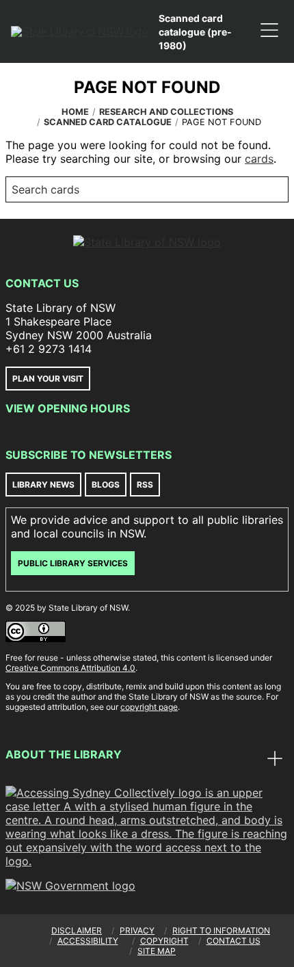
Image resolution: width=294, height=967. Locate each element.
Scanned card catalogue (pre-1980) (195, 31)
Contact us (233, 941)
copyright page (149, 707)
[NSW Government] (70, 885)
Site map (156, 951)
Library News (43, 484)
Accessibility (87, 941)
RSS (145, 484)
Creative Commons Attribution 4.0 (70, 668)
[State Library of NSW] (79, 31)
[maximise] (275, 760)
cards (259, 158)
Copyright (164, 941)
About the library (63, 754)
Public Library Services (73, 563)
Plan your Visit (47, 378)
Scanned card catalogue (108, 122)
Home (75, 112)
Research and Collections (166, 112)
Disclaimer (76, 930)
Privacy (137, 930)
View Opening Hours (67, 408)
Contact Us (42, 283)
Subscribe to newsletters (88, 455)
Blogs (106, 484)
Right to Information (221, 930)
